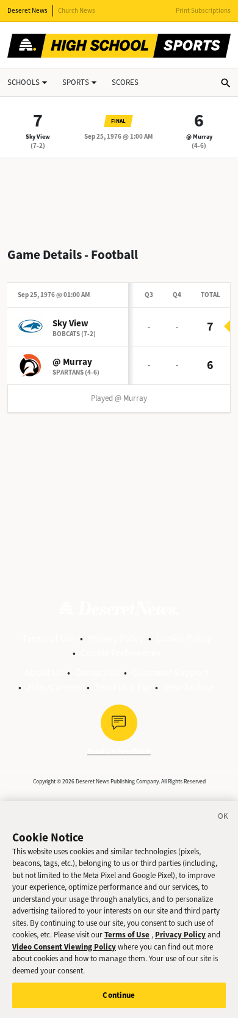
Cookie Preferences (120, 652)
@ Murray (199, 137)
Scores (125, 82)
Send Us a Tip (122, 687)
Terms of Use (48, 638)
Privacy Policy (115, 638)
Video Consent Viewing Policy (64, 947)
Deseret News (27, 10)
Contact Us (97, 672)
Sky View (38, 137)
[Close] (223, 818)
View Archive (189, 687)
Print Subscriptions (203, 10)
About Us (43, 672)
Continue (119, 995)
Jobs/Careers (54, 687)
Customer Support (170, 672)
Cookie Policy (183, 638)
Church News (76, 10)
